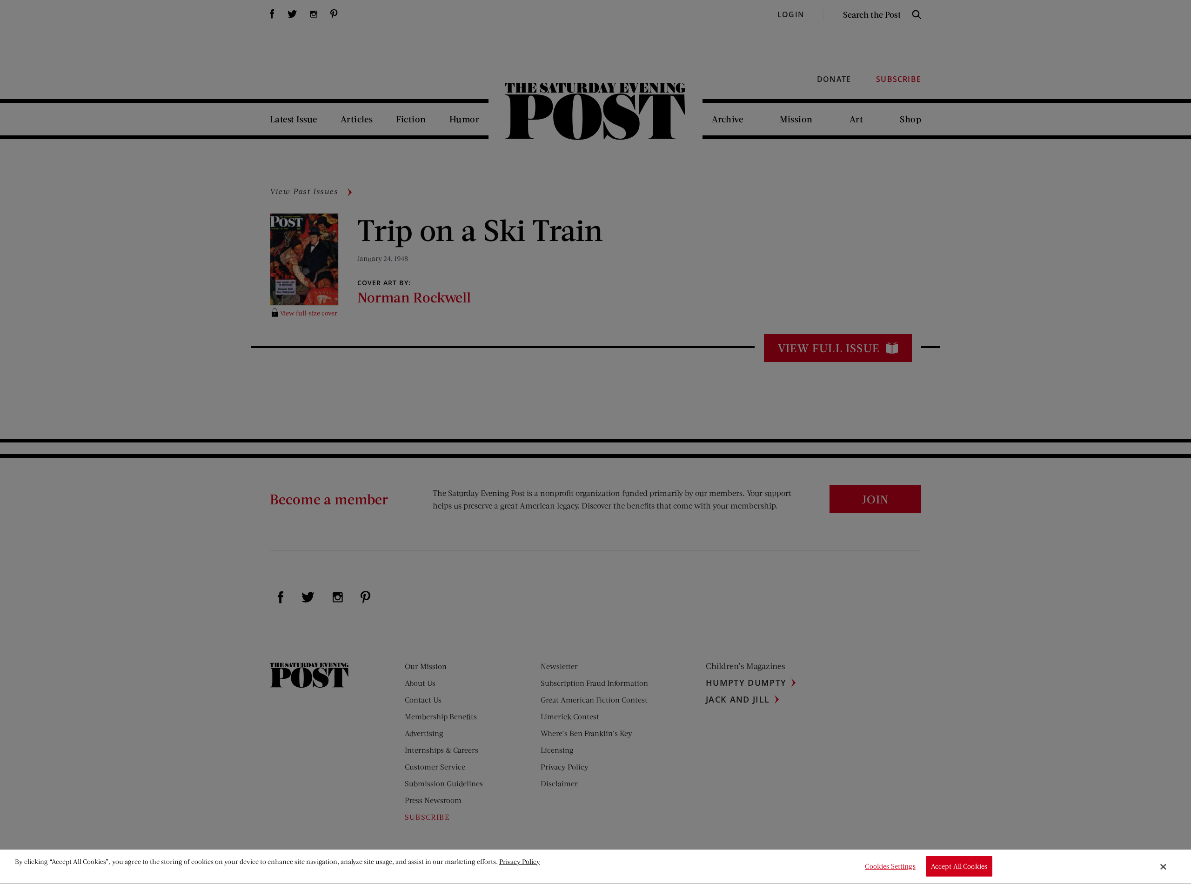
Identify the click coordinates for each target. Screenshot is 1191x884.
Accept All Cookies (959, 867)
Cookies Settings (890, 867)
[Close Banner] (1163, 867)
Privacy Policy (519, 861)
